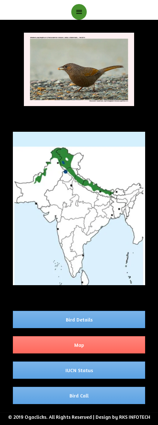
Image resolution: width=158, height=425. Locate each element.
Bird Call (79, 395)
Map (79, 345)
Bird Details (79, 319)
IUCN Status (79, 370)
